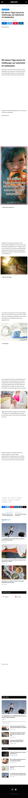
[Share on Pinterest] (15, 23)
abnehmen (4, 497)
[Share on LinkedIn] (21, 23)
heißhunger (4, 499)
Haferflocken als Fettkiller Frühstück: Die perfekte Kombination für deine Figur (17, 734)
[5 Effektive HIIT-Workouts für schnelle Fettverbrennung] (5, 754)
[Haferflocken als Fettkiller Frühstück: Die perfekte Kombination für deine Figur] (14, 572)
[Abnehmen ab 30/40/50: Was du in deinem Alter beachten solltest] (5, 741)
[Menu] (2, 2)
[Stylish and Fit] (14, 2)
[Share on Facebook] (4, 23)
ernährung (13, 497)
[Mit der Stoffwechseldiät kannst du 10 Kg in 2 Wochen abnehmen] (5, 761)
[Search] (26, 2)
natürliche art (17, 499)
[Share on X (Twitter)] (10, 23)
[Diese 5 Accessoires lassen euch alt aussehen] (5, 768)
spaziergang (4, 501)
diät (9, 497)
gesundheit (19, 497)
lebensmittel (10, 499)
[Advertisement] (14, 42)
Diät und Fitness (5, 9)
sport (10, 501)
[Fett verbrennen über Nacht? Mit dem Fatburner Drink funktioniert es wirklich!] (14, 551)
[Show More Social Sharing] (25, 23)
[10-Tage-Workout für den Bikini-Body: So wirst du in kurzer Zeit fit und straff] (14, 530)
